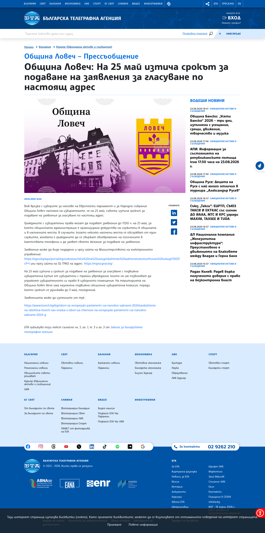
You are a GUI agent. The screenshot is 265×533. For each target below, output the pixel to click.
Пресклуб (228, 3)
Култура (177, 363)
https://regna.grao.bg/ (98, 263)
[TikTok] (106, 447)
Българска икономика (148, 368)
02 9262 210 (221, 447)
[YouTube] (67, 447)
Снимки (123, 3)
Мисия (175, 481)
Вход (234, 18)
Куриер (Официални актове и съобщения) (84, 47)
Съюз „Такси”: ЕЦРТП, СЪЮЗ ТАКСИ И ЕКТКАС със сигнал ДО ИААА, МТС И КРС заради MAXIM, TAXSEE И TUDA (214, 212)
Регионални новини (36, 368)
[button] (169, 4)
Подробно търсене (195, 33)
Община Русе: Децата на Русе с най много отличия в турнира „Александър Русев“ (215, 186)
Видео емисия (106, 408)
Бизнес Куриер (143, 373)
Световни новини (72, 363)
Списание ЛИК (217, 481)
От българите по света (39, 408)
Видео (136, 3)
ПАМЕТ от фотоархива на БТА (75, 430)
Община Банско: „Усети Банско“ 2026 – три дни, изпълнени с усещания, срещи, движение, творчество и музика (211, 124)
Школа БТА (178, 501)
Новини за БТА (180, 476)
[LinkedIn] (93, 447)
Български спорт (219, 368)
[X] (80, 447)
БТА (216, 3)
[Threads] (55, 447)
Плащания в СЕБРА (220, 496)
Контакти (215, 491)
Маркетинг (215, 471)
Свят (43, 3)
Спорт (97, 3)
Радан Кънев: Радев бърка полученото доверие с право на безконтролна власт (215, 275)
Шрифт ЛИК (216, 466)
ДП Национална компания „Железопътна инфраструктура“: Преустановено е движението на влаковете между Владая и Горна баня (213, 245)
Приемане (114, 524)
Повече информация (143, 524)
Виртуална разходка (184, 471)
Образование (180, 373)
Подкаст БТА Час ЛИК (111, 421)
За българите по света (38, 413)
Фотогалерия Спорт (74, 423)
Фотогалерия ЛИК (72, 418)
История (177, 486)
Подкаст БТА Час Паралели (108, 415)
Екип (211, 486)
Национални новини (36, 363)
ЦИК (26, 389)
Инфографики (153, 3)
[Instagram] (42, 447)
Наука (175, 368)
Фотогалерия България (75, 408)
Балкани (55, 3)
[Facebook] (29, 447)
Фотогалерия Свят (73, 413)
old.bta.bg (214, 501)
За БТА (175, 466)
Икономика (73, 3)
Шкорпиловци (180, 507)
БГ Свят (109, 3)
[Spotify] (119, 447)
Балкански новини (109, 363)
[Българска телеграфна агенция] (32, 466)
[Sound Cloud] (131, 447)
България (30, 3)
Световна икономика (148, 363)
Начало (29, 47)
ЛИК (86, 3)
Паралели (66, 368)
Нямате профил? (231, 22)
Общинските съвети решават (37, 375)
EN (239, 3)
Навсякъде (233, 33)
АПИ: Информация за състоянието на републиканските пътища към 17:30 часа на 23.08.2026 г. (214, 157)
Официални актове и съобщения (213, 109)
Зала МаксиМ (216, 476)
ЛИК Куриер (179, 378)
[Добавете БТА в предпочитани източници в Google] (144, 447)
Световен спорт (219, 363)
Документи (179, 491)
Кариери (177, 496)
